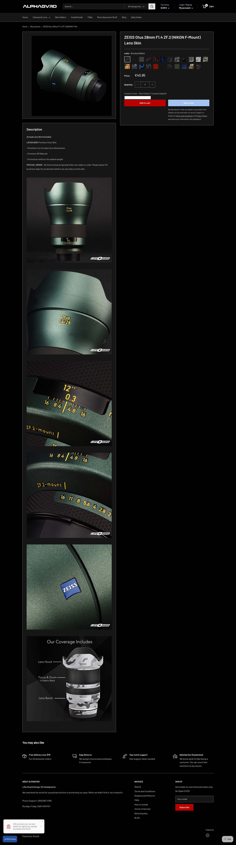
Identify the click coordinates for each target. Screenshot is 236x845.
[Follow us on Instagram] (208, 835)
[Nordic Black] (169, 59)
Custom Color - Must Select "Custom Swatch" (145, 93)
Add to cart (145, 102)
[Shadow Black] (184, 59)
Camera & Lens (40, 17)
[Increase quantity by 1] (152, 84)
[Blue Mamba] (162, 59)
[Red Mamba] (155, 59)
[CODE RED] (155, 66)
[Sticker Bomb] (127, 66)
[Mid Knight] (134, 66)
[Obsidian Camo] (191, 59)
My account (185, 7)
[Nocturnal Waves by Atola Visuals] (169, 66)
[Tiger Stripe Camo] (191, 66)
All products (35, 26)
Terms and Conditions (144, 791)
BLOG (137, 817)
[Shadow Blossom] (148, 66)
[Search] (151, 6)
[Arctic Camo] (198, 59)
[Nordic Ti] (177, 59)
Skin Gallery (60, 17)
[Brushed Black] (127, 59)
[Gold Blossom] (162, 66)
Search (137, 786)
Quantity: (128, 84)
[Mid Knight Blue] (141, 66)
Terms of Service (142, 809)
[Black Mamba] (148, 59)
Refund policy (141, 813)
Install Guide (77, 17)
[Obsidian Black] (141, 59)
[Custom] (198, 66)
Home (25, 17)
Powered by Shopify (30, 836)
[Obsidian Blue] (184, 66)
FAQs (90, 17)
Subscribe (184, 807)
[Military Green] (177, 66)
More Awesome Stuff (107, 17)
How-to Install (141, 804)
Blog (124, 17)
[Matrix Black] (134, 59)
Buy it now (189, 102)
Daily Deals (136, 17)
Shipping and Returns (144, 795)
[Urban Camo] (205, 59)
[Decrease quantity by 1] (138, 84)
